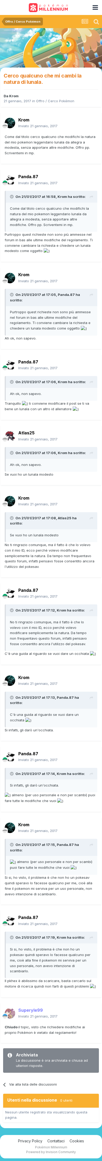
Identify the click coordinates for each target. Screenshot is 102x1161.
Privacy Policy (30, 1141)
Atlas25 (64, 518)
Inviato (38, 126)
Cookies (77, 1141)
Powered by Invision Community (51, 1152)
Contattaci (56, 1141)
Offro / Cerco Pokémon (55, 101)
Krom (14, 96)
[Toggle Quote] (12, 196)
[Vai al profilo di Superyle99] (10, 1013)
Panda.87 (66, 294)
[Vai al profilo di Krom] (10, 123)
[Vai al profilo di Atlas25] (10, 436)
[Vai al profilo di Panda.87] (10, 180)
